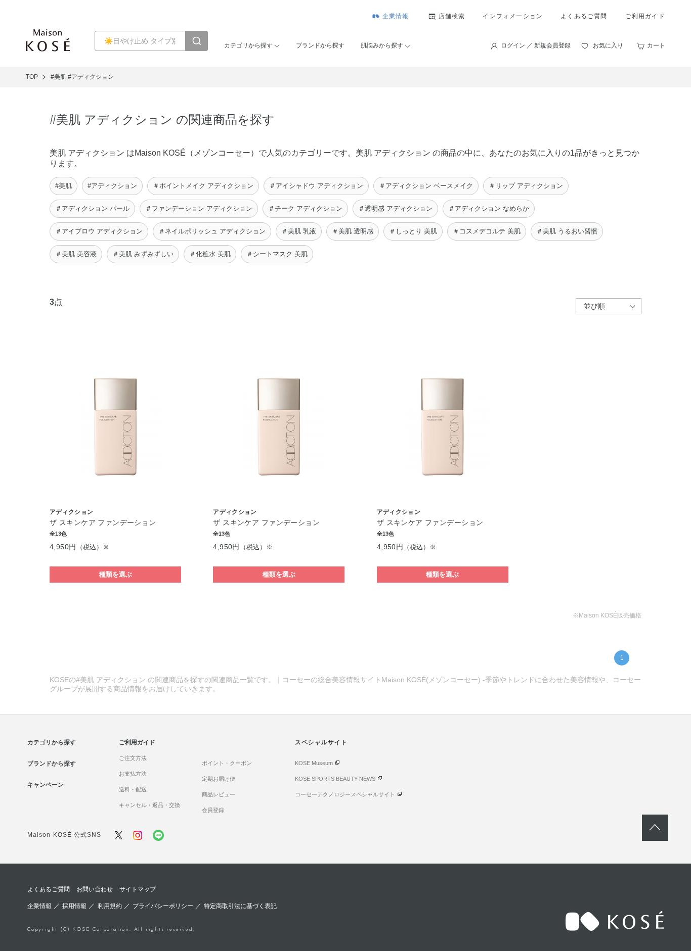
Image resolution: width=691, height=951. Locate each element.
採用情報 (74, 906)
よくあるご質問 (583, 16)
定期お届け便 (218, 779)
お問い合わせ (94, 889)
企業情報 (395, 16)
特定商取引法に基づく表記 (240, 906)
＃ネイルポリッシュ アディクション (212, 231)
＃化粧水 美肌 (210, 254)
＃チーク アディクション (305, 208)
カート (656, 45)
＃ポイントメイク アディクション (203, 185)
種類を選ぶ (115, 574)
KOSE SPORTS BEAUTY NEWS (335, 779)
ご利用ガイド (645, 16)
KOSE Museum (314, 763)
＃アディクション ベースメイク (426, 185)
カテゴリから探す (248, 45)
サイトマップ (137, 889)
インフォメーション (513, 16)
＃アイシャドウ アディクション (316, 185)
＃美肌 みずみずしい (143, 254)
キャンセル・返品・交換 (149, 805)
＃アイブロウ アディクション (99, 231)
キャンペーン (45, 784)
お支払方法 (133, 774)
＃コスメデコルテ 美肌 (487, 231)
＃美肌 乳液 (298, 231)
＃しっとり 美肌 (413, 231)
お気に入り (608, 45)
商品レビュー (218, 794)
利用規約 (110, 906)
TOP (32, 76)
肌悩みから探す (382, 45)
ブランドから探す (320, 45)
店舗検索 (452, 16)
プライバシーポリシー (163, 906)
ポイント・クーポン (227, 763)
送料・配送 (133, 789)
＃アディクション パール (92, 208)
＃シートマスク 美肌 (277, 254)
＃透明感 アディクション (395, 208)
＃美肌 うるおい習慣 (566, 231)
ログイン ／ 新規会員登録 (536, 45)
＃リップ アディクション (526, 185)
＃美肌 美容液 (76, 254)
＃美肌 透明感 (352, 231)
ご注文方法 (133, 758)
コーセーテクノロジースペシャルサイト (345, 794)
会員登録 (213, 810)
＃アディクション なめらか (488, 208)
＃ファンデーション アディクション (198, 208)
